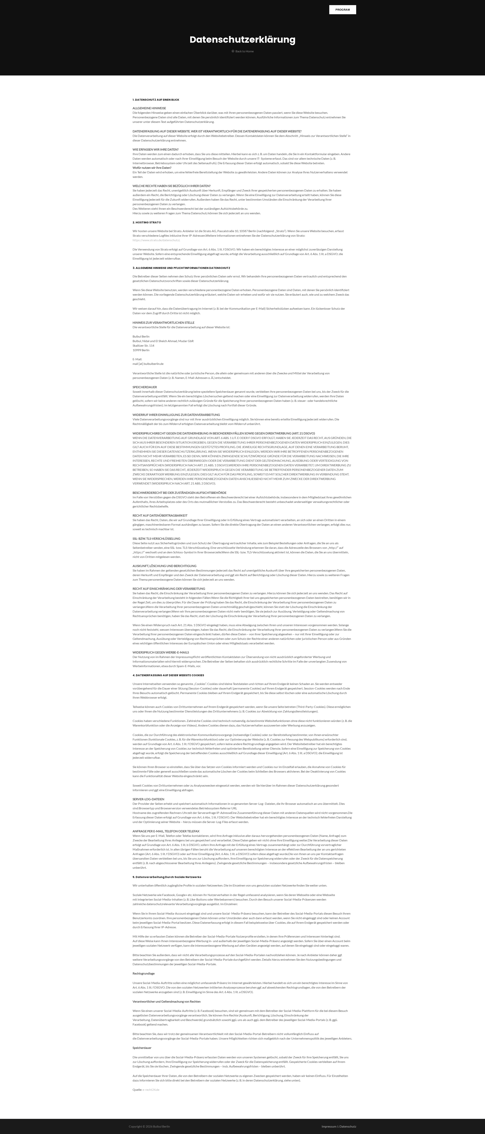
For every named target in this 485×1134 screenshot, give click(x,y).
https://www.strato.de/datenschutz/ (156, 240)
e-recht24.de (151, 1089)
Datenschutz (348, 1126)
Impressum (329, 1126)
